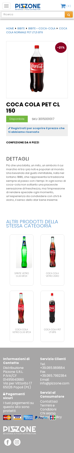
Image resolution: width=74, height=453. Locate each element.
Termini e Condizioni (48, 407)
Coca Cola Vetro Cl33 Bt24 (21, 331)
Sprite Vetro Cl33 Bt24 (21, 275)
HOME (10, 28)
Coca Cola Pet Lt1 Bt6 (52, 331)
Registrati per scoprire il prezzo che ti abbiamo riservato (36, 130)
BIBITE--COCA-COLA (42, 28)
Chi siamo (48, 413)
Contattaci (49, 401)
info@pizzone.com (54, 383)
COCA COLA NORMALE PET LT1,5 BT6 (36, 30)
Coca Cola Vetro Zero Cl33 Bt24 (52, 276)
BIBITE (21, 28)
